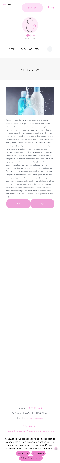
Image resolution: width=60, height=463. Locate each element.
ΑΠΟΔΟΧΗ (23, 453)
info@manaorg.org (33, 418)
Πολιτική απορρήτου (30, 458)
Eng (9, 4)
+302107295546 (35, 408)
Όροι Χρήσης (30, 425)
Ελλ (4, 4)
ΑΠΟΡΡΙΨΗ (38, 453)
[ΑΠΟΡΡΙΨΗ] (56, 448)
